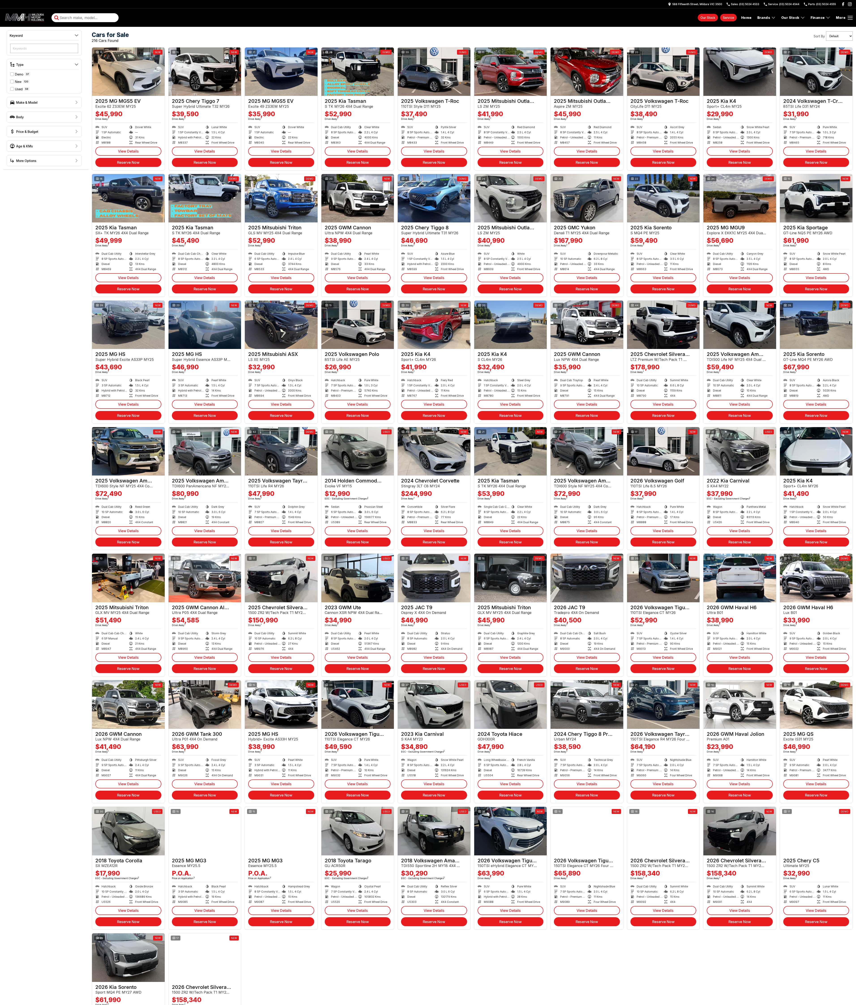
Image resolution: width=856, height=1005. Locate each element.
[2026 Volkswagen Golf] (663, 451)
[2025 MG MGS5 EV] (128, 71)
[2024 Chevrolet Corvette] (434, 451)
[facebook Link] (843, 4)
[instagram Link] (850, 4)
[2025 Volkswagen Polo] (357, 325)
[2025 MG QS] (816, 704)
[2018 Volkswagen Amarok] (434, 831)
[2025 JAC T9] (434, 578)
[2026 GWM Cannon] (128, 704)
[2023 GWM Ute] (357, 578)
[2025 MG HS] (128, 325)
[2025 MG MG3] (205, 831)
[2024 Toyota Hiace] (510, 704)
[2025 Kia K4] (739, 71)
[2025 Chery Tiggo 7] (205, 71)
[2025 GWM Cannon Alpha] (205, 578)
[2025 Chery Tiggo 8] (434, 198)
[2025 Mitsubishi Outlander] (510, 71)
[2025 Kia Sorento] (663, 198)
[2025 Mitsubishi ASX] (281, 325)
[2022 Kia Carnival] (739, 451)
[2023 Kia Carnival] (434, 704)
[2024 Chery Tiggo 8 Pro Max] (587, 704)
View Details (128, 151)
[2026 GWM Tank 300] (205, 704)
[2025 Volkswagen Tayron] (281, 451)
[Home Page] (25, 17)
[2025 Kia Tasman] (357, 71)
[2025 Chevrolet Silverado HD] (663, 325)
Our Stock (707, 17)
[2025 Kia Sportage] (816, 198)
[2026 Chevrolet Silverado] (663, 831)
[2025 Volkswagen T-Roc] (434, 71)
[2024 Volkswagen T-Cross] (816, 71)
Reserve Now (128, 162)
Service (728, 17)
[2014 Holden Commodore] (357, 451)
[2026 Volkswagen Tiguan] (663, 578)
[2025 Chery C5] (816, 831)
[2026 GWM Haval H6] (739, 578)
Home (746, 17)
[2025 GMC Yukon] (587, 198)
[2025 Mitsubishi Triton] (281, 198)
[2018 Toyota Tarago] (357, 831)
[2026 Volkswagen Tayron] (663, 704)
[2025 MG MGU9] (739, 198)
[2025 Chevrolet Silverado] (281, 578)
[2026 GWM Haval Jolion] (739, 704)
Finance (818, 17)
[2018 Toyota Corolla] (128, 831)
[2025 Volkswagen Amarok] (739, 325)
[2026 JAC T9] (587, 578)
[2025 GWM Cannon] (357, 198)
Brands (763, 17)
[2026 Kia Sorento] (128, 957)
